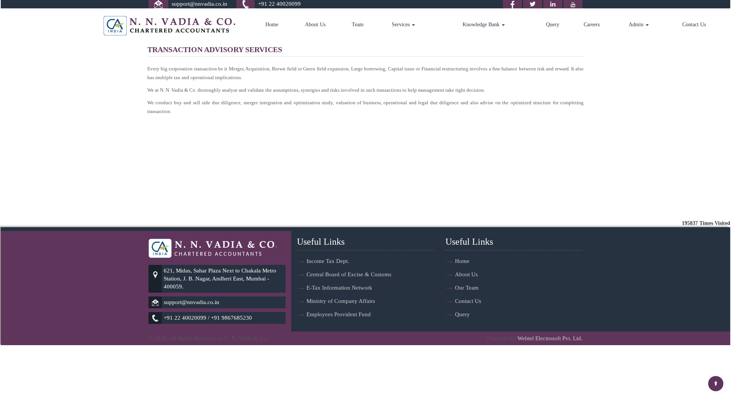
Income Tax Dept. (327, 261)
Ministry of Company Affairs (340, 301)
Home (271, 24)
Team (358, 24)
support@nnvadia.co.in (199, 4)
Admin (637, 24)
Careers (592, 24)
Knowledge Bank (482, 24)
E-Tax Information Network (339, 288)
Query (552, 24)
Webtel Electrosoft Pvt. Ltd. (550, 338)
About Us (315, 24)
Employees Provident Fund (338, 314)
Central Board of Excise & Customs (348, 274)
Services (401, 24)
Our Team (467, 288)
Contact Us (694, 24)
